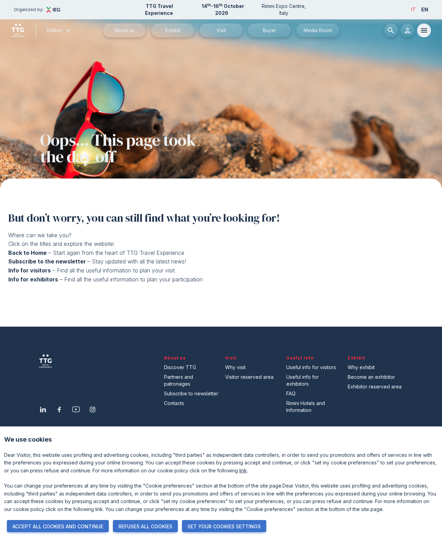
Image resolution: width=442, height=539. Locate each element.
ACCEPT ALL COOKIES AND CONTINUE (57, 526)
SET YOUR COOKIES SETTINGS (224, 526)
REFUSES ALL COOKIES (145, 526)
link (243, 470)
